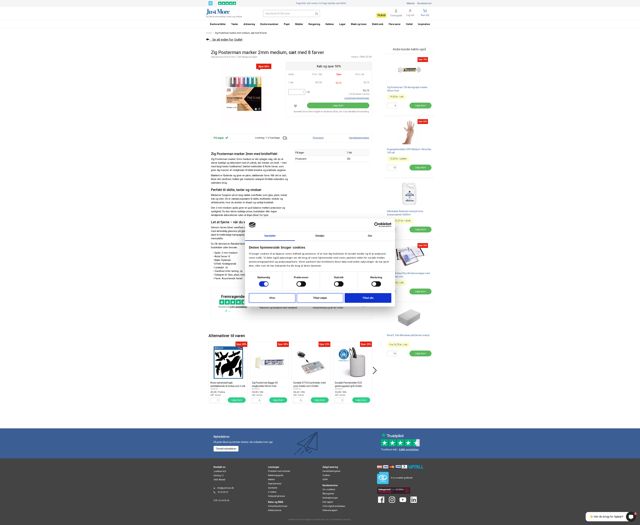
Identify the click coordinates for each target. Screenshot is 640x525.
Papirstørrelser (275, 484)
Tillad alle (368, 297)
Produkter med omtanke (279, 471)
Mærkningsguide (275, 475)
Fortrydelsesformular (277, 506)
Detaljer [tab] (320, 235)
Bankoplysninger (330, 498)
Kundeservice (424, 3)
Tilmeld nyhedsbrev (226, 448)
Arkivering (249, 24)
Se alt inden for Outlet (225, 39)
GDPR (325, 479)
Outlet (209, 33)
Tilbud (381, 15)
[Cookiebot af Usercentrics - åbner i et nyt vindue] (376, 224)
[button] (316, 13)
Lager (342, 24)
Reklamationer (275, 510)
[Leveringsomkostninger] (284, 137)
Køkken (330, 24)
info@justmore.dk (225, 488)
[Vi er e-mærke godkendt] (210, 3)
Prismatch (318, 137)
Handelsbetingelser (359, 137)
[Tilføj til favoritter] (295, 106)
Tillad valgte (320, 297)
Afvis (272, 297)
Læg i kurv (338, 105)
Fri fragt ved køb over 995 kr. (321, 3)
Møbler (299, 24)
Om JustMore (328, 489)
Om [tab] (370, 235)
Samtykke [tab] (270, 235)
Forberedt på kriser (276, 496)
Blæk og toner (359, 24)
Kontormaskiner (269, 24)
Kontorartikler (218, 24)
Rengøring (314, 24)
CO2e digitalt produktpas (333, 506)
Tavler (234, 24)
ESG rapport (327, 502)
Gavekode (272, 488)
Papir (287, 24)
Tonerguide (396, 15)
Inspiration (424, 24)
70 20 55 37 (223, 492)
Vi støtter (272, 492)
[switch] (301, 284)
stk (308, 91)
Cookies (326, 475)
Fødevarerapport (329, 510)
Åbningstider (328, 494)
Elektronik (377, 24)
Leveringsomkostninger (356, 98)
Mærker (411, 3)
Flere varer (395, 24)
